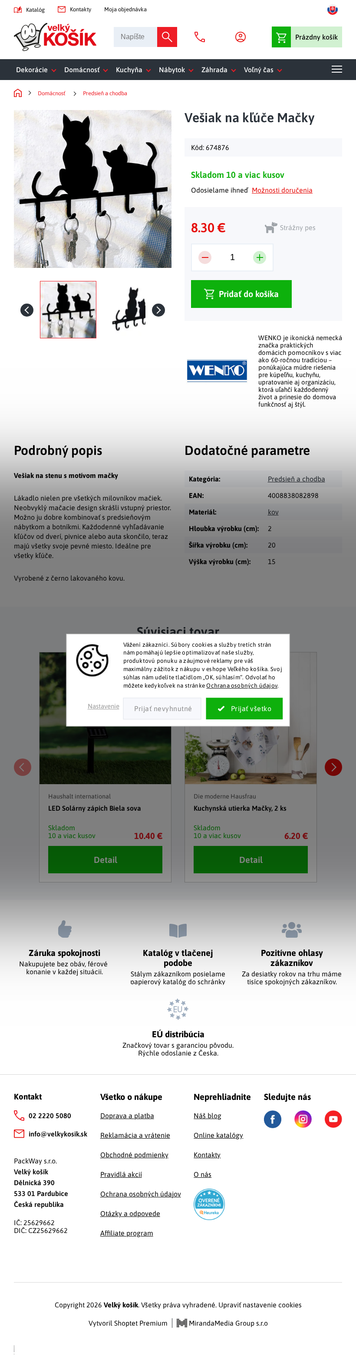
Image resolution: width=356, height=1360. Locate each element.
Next (333, 767)
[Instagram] (303, 1119)
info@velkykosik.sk (58, 1134)
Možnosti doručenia (282, 190)
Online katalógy (218, 1135)
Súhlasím (244, 708)
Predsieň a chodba (296, 479)
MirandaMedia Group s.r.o (227, 1323)
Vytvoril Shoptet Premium (128, 1323)
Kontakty (80, 9)
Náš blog (207, 1115)
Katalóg (35, 10)
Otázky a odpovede (130, 1213)
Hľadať (167, 37)
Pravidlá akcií (121, 1174)
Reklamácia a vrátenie (135, 1135)
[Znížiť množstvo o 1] (204, 257)
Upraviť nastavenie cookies (260, 1305)
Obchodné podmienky (134, 1155)
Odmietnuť (162, 708)
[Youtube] (333, 1119)
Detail (105, 860)
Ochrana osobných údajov (241, 685)
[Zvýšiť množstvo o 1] (259, 257)
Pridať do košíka (249, 294)
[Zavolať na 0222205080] (201, 37)
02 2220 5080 (50, 1115)
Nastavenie (103, 706)
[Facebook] (272, 1119)
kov (273, 512)
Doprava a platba (127, 1115)
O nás (202, 1174)
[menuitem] (38, 69)
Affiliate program (126, 1233)
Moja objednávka (125, 9)
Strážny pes (298, 227)
